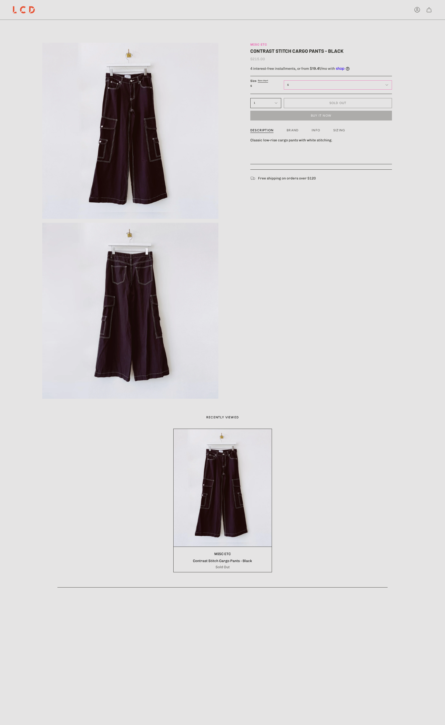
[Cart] (429, 9)
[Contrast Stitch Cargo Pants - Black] (223, 488)
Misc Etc (258, 44)
